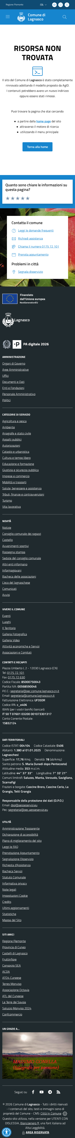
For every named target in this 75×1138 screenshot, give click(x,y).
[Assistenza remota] (65, 1113)
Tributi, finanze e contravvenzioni (23, 494)
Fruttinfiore (9, 959)
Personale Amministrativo (18, 394)
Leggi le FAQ (10, 846)
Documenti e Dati (13, 381)
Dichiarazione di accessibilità (20, 834)
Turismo (7, 500)
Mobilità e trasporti (14, 482)
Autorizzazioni (11, 445)
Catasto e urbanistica (15, 451)
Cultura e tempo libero (16, 457)
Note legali (9, 889)
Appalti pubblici (12, 439)
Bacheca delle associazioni (19, 576)
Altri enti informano (14, 564)
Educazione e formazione (18, 464)
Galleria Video (11, 640)
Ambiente (8, 427)
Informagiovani (11, 570)
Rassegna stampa (13, 552)
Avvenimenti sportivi (15, 546)
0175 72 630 (16, 677)
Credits (6, 901)
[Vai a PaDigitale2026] (25, 344)
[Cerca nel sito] (64, 17)
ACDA (6, 971)
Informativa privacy (14, 883)
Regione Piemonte (14, 4)
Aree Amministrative (15, 369)
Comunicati (9, 588)
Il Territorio (9, 628)
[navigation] (7, 16)
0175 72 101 (15, 672)
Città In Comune (51, 1113)
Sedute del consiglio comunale (21, 558)
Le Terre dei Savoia (14, 1002)
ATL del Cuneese (12, 996)
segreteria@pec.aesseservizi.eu (28, 809)
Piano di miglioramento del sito (22, 840)
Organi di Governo (13, 363)
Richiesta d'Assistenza (16, 865)
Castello (7, 540)
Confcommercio (12, 1014)
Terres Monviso (11, 983)
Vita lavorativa (11, 506)
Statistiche (9, 914)
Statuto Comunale (14, 877)
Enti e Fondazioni (13, 388)
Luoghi (6, 622)
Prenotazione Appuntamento (20, 853)
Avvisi (6, 594)
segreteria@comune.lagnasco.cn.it (33, 695)
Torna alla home (37, 146)
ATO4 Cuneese (11, 977)
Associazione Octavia (15, 990)
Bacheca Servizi (12, 871)
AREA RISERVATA (37, 1132)
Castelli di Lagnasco (15, 953)
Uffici (5, 375)
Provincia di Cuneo (14, 947)
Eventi (6, 615)
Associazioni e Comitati (17, 652)
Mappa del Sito (11, 920)
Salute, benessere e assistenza (22, 488)
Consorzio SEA (11, 965)
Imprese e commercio (15, 476)
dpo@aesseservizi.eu (24, 805)
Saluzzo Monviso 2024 (16, 1008)
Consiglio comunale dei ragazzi (21, 533)
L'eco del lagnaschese (16, 582)
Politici (6, 400)
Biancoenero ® (29, 1123)
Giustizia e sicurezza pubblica (20, 470)
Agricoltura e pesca (14, 421)
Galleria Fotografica (14, 634)
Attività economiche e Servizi (20, 646)
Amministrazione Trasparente (21, 828)
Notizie (6, 527)
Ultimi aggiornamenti (15, 908)
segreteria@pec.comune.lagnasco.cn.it (34, 691)
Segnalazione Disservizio (17, 859)
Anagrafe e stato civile (16, 433)
